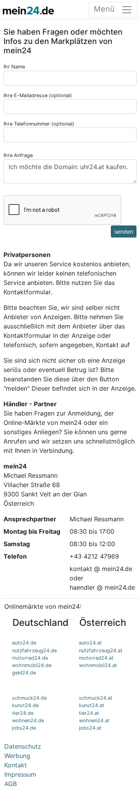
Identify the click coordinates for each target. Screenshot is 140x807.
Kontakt (15, 765)
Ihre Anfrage (18, 155)
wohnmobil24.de (31, 665)
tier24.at (89, 713)
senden (123, 231)
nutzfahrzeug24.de (34, 650)
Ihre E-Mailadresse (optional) (38, 95)
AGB (10, 784)
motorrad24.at (96, 658)
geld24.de (24, 673)
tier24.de (22, 713)
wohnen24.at (94, 720)
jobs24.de (24, 728)
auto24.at (90, 643)
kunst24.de (25, 705)
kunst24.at (91, 705)
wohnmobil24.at (98, 665)
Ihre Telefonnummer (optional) (39, 124)
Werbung (17, 756)
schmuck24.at (95, 698)
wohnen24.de (28, 720)
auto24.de (24, 643)
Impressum (20, 774)
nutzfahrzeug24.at (100, 650)
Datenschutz (22, 746)
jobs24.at (90, 728)
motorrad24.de (30, 658)
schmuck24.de (29, 698)
